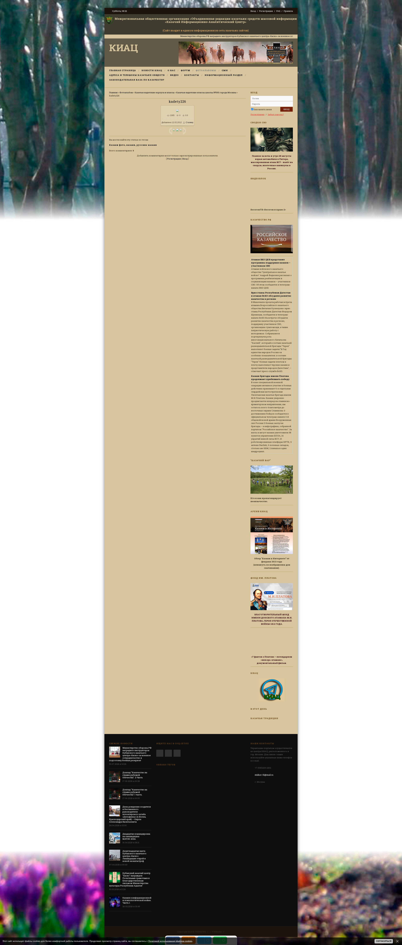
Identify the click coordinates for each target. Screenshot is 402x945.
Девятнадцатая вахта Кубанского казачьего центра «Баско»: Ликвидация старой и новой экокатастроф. (134, 856)
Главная (113, 92)
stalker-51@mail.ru (264, 774)
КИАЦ (123, 47)
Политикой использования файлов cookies (170, 941)
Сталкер (189, 122)
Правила (288, 11)
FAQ (278, 11)
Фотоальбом (126, 92)
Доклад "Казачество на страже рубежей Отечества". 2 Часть (134, 775)
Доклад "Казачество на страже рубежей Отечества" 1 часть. (134, 792)
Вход (253, 11)
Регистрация (266, 11)
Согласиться (383, 941)
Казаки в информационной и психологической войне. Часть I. (136, 900)
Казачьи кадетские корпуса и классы (154, 92)
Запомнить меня (263, 109)
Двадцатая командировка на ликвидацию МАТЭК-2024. (136, 836)
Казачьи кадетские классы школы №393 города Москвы (206, 92)
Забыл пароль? (276, 114)
